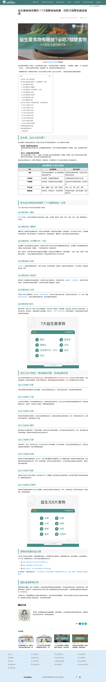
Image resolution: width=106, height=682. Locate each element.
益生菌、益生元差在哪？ (28, 79)
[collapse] (49, 76)
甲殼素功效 (36, 654)
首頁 (91, 6)
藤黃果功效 (36, 657)
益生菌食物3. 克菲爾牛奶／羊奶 (32, 89)
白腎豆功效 (36, 661)
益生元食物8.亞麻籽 (29, 123)
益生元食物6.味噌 (28, 118)
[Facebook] (76, 677)
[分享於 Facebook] (80, 624)
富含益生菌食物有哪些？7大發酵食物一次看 (34, 82)
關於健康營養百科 (26, 128)
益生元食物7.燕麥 (28, 120)
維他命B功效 (36, 664)
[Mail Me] (80, 677)
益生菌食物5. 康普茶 (29, 95)
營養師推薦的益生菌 (27, 126)
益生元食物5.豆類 (28, 115)
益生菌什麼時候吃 (84, 664)
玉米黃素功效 (59, 654)
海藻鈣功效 (12, 668)
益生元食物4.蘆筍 (28, 113)
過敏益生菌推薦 (60, 661)
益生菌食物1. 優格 (28, 84)
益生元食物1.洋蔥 (28, 105)
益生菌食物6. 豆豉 (28, 97)
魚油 (11, 654)
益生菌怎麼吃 (96, 6)
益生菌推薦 (59, 664)
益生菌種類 (82, 657)
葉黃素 (11, 661)
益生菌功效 (82, 654)
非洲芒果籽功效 (60, 657)
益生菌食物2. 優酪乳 (29, 87)
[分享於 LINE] (86, 624)
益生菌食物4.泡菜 (28, 92)
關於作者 (25, 131)
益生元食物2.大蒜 (28, 107)
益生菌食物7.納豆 (28, 100)
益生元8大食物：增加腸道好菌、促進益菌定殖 (35, 102)
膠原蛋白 (12, 657)
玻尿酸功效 (12, 664)
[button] (35, 2)
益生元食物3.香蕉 (28, 110)
